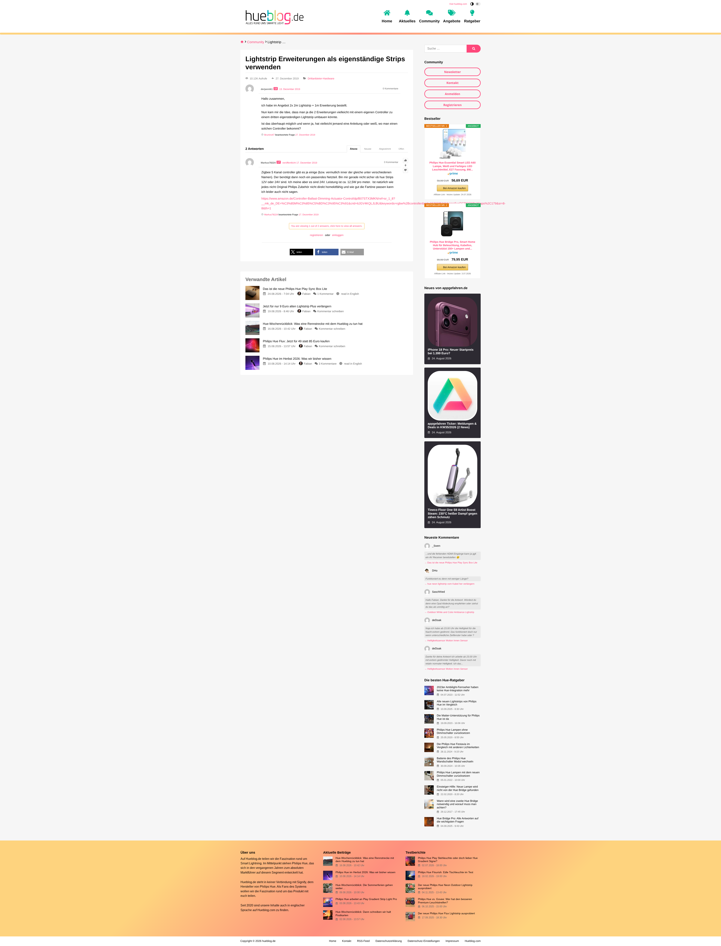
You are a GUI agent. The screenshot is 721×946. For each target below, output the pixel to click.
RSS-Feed (363, 941)
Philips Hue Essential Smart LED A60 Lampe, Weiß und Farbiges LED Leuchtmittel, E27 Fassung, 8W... (452, 166)
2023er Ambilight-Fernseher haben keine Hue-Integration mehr (457, 689)
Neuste (367, 149)
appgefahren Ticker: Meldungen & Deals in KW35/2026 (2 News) (452, 425)
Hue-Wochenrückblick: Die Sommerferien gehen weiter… (364, 886)
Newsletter (452, 72)
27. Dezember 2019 (305, 134)
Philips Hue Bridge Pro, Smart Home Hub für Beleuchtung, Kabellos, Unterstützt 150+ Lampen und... (452, 245)
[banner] (273, 16)
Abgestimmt (385, 149)
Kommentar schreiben (330, 311)
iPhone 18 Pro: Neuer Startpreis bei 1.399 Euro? (451, 351)
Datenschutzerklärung (389, 941)
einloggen (338, 235)
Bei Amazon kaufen (454, 188)
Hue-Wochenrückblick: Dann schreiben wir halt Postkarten (363, 913)
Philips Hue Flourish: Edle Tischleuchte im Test (445, 872)
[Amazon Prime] (452, 174)
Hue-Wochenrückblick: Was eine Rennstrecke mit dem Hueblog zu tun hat (365, 859)
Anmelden (452, 94)
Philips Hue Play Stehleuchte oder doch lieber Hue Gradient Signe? (448, 859)
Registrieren (452, 105)
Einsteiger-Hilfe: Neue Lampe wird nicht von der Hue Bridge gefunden (457, 788)
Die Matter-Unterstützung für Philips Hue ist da (458, 717)
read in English (350, 293)
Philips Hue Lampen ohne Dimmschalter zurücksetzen (453, 731)
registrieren (316, 235)
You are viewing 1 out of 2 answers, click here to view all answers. (326, 226)
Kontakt (452, 83)
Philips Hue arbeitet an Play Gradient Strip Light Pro (366, 899)
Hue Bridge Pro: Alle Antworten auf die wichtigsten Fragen (457, 820)
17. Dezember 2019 (308, 214)
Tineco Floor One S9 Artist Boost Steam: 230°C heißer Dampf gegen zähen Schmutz (452, 513)
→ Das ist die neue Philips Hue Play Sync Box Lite (450, 562)
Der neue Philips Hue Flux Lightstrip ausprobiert (446, 913)
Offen (401, 149)
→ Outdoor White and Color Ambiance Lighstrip (449, 612)
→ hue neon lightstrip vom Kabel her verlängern (449, 584)
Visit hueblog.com (458, 4)
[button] (301, 252)
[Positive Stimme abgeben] (405, 160)
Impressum (452, 941)
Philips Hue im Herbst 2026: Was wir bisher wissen (365, 872)
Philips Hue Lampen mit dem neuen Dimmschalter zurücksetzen (458, 774)
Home (332, 941)
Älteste (353, 149)
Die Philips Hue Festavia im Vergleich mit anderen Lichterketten (458, 746)
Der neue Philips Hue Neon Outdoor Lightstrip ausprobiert (445, 886)
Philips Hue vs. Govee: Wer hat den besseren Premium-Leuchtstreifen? (445, 901)
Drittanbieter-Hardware (321, 78)
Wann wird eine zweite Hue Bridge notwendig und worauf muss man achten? (457, 804)
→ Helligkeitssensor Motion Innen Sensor (446, 640)
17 (278, 162)
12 (275, 88)
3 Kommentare (327, 363)
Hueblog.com (266, 910)
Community (255, 42)
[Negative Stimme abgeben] (405, 170)
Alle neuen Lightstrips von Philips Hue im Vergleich (456, 703)
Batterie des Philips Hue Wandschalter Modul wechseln (455, 760)
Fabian (306, 293)
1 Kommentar (325, 293)
